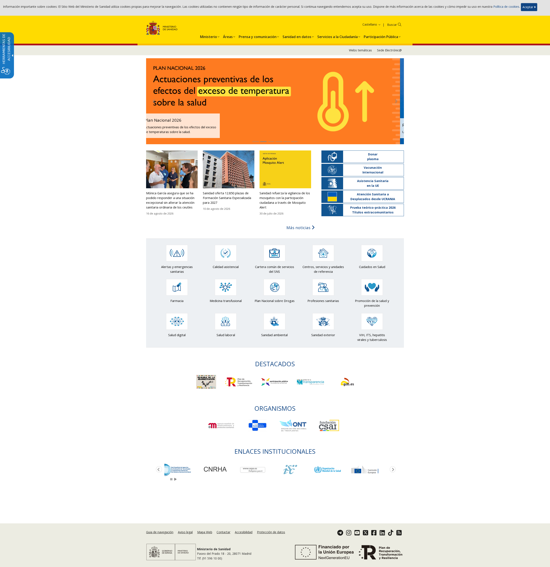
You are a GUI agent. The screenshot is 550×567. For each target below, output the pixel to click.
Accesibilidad (243, 532)
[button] (366, 24)
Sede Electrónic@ (389, 50)
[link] (183, 469)
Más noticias (299, 227)
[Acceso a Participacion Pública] (275, 381)
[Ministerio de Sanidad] (162, 29)
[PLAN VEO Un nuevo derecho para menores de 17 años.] (275, 101)
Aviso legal (185, 532)
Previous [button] (158, 469)
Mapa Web (204, 532)
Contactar (223, 532)
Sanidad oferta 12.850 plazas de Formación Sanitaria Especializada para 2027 (227, 198)
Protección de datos (271, 532)
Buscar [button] (392, 25)
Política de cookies (506, 7)
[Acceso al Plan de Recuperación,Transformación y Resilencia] (239, 381)
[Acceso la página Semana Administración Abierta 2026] (206, 381)
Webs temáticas (360, 50)
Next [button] (392, 469)
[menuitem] (208, 35)
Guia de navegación (159, 532)
